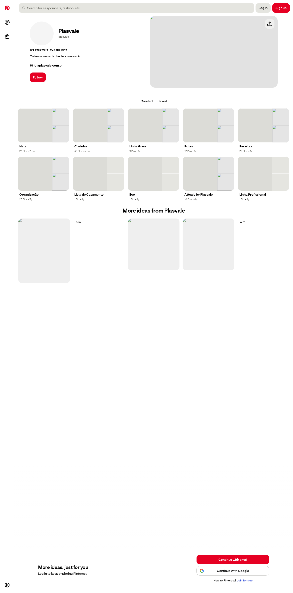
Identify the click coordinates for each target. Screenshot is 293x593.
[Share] (269, 24)
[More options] (7, 585)
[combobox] (138, 8)
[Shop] (7, 36)
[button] (39, 50)
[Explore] (7, 22)
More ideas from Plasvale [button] (154, 211)
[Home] (7, 8)
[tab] (146, 101)
